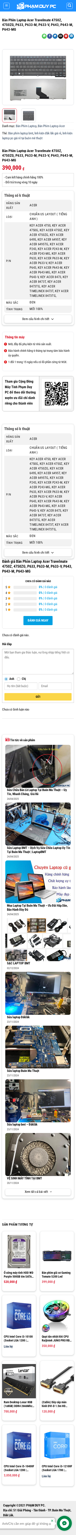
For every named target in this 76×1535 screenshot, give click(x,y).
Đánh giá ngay (38, 620)
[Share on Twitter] (55, 36)
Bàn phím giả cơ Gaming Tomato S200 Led (56, 1274)
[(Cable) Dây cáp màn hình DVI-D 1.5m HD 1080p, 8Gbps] (57, 1381)
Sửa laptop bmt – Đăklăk (22, 1124)
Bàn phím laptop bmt (20, 133)
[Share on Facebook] (49, 36)
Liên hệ (8, 1346)
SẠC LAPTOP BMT (18, 963)
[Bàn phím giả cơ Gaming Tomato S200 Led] (57, 1252)
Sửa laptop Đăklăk (18, 1017)
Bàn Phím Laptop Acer (51, 126)
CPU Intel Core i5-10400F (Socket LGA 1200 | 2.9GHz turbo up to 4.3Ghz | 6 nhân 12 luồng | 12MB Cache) (19, 1468)
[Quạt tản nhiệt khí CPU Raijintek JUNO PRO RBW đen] (57, 1315)
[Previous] (6, 77)
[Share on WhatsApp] (44, 36)
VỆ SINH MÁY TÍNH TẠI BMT (24, 1178)
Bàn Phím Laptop (26, 126)
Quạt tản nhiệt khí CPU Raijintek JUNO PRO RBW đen (57, 1338)
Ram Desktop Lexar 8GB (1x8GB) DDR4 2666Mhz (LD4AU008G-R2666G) (18, 1404)
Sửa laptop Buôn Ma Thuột (23, 1071)
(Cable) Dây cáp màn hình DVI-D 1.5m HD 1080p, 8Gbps (54, 1404)
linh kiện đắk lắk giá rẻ (47, 133)
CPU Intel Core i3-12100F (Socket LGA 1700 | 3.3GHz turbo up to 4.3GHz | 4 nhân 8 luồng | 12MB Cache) (57, 1468)
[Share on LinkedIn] (71, 36)
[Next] (70, 77)
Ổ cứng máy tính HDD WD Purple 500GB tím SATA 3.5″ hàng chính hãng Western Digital (18, 1274)
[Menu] (6, 6)
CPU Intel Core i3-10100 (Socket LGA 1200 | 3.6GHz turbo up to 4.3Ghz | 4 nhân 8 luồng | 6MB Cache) (18, 1338)
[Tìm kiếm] (69, 6)
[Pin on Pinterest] (66, 36)
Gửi (38, 696)
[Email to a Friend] (60, 36)
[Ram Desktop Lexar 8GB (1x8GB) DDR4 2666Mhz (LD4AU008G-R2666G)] (19, 1381)
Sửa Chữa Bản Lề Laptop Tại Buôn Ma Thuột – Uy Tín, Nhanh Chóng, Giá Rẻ (37, 792)
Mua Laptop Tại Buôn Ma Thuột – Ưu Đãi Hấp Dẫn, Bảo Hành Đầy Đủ (37, 908)
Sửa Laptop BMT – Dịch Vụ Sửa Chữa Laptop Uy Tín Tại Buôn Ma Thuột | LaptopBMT (38, 850)
